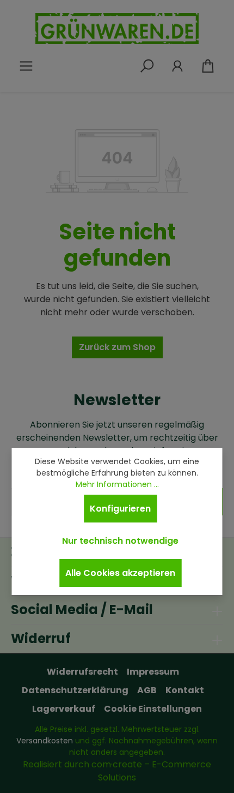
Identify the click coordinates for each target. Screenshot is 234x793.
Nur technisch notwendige (120, 540)
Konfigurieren (120, 508)
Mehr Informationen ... (117, 484)
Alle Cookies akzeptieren (120, 573)
